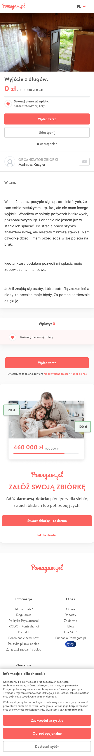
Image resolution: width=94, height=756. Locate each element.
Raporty (70, 615)
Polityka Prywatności (23, 621)
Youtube (84, 578)
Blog (70, 626)
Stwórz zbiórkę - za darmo (47, 520)
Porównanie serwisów (23, 638)
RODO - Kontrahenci (24, 626)
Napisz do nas (78, 374)
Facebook (9, 578)
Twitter (24, 578)
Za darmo (70, 621)
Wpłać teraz (47, 119)
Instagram (39, 578)
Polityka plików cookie (23, 644)
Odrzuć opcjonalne (47, 733)
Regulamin (23, 615)
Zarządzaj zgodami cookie (23, 649)
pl (79, 6)
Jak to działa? (47, 535)
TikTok (69, 578)
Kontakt (23, 632)
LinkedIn (54, 578)
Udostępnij (47, 132)
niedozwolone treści (56, 374)
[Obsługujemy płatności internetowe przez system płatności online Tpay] (70, 644)
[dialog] (47, 712)
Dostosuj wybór (47, 746)
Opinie (70, 609)
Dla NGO (70, 632)
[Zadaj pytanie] (84, 162)
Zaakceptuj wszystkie (47, 720)
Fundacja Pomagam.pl (70, 638)
